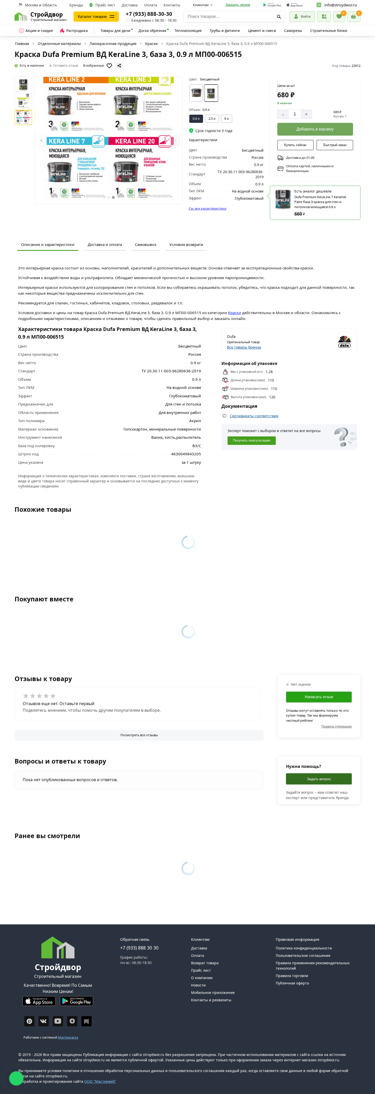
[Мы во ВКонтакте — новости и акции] (44, 1021)
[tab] (104, 197)
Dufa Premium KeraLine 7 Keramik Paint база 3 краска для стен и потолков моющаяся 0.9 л (320, 202)
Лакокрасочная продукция (113, 43)
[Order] (324, 16)
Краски (151, 43)
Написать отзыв (319, 697)
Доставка (130, 5)
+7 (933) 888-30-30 (149, 13)
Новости (198, 985)
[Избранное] (339, 16)
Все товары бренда (244, 347)
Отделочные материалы (59, 43)
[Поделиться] (119, 65)
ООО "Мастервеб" (100, 1081)
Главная (22, 43)
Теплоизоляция (188, 30)
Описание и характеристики (47, 244)
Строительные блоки (328, 30)
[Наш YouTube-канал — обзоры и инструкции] (58, 1021)
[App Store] (39, 1003)
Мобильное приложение (213, 992)
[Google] (272, 5)
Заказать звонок (237, 5)
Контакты (172, 5)
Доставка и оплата (105, 244)
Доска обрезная (152, 30)
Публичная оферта (292, 983)
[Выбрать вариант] (196, 93)
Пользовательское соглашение (303, 955)
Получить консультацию (251, 440)
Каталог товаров (92, 16)
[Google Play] (76, 1003)
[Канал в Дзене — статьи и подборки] (72, 1021)
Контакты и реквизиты (211, 999)
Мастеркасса (68, 1037)
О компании (201, 977)
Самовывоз (145, 244)
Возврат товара (205, 962)
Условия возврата (186, 244)
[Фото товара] (108, 140)
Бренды (76, 5)
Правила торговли (292, 975)
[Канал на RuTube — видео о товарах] (86, 1021)
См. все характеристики (207, 208)
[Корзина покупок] (353, 16)
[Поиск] (278, 16)
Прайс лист (105, 5)
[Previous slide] (41, 140)
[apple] (294, 5)
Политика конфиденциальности (304, 948)
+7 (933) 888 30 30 (139, 948)
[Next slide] (175, 140)
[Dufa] (321, 341)
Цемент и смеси (262, 30)
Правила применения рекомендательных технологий (312, 965)
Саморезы (293, 30)
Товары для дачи (115, 30)
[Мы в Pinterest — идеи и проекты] (29, 1021)
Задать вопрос (319, 779)
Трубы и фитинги (225, 30)
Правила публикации (336, 726)
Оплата (150, 5)
